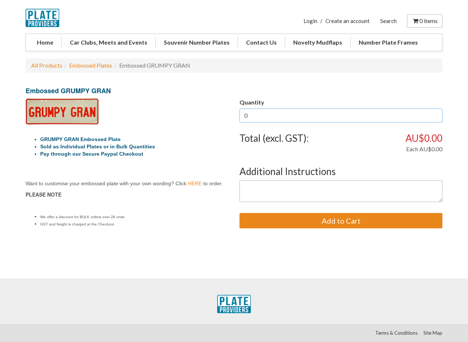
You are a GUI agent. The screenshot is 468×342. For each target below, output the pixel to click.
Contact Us (261, 42)
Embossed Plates (90, 65)
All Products (46, 65)
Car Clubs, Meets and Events (108, 42)
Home (45, 42)
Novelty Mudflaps (317, 42)
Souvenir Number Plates (197, 42)
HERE (195, 183)
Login (310, 21)
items (428, 20)
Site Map (432, 333)
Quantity (251, 102)
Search (388, 21)
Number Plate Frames (388, 42)
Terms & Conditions (396, 333)
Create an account (347, 21)
